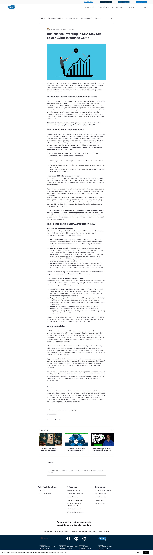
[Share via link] (59, 419)
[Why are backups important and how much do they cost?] (102, 439)
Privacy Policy (63, 552)
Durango (73, 531)
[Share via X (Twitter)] (51, 419)
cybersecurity (52, 410)
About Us (42, 490)
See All (112, 430)
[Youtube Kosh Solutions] (76, 539)
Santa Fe (57, 531)
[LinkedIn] (84, 539)
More (97, 18)
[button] (118, 7)
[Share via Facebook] (48, 419)
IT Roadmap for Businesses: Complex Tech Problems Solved (76, 449)
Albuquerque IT (86, 18)
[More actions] (105, 29)
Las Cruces (64, 531)
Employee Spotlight (55, 18)
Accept (146, 552)
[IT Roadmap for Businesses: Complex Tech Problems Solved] (76, 439)
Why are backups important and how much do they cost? (102, 449)
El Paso (88, 531)
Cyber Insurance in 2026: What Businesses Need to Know (49, 449)
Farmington (81, 531)
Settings (139, 552)
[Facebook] (68, 539)
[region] (42, 490)
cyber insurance (62, 410)
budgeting (73, 410)
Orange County (97, 531)
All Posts (42, 18)
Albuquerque (48, 531)
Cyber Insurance (71, 18)
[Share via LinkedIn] (55, 419)
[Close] (151, 552)
